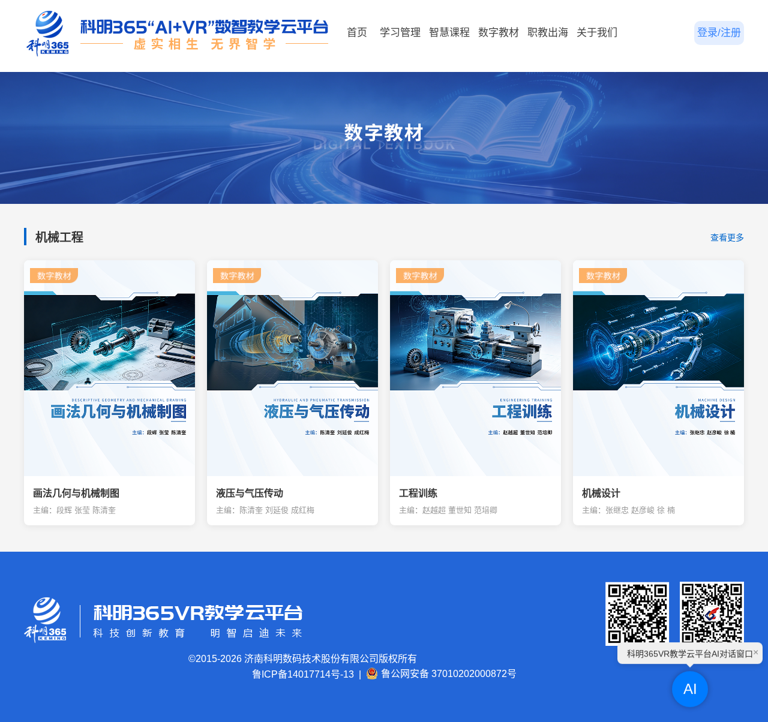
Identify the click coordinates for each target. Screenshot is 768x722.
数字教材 (498, 32)
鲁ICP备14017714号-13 (303, 674)
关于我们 (597, 32)
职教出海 (547, 32)
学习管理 (400, 32)
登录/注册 (719, 32)
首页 (357, 32)
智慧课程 (449, 32)
